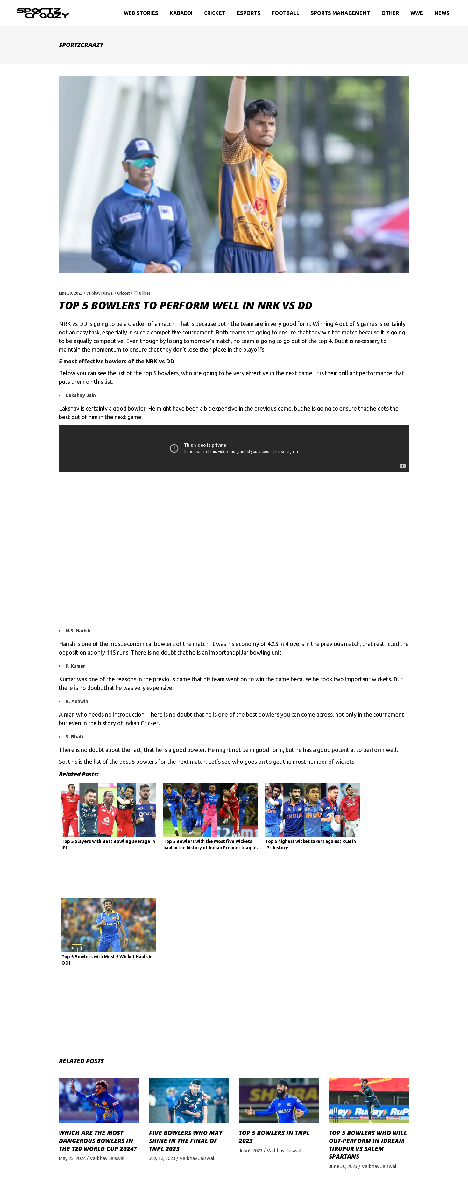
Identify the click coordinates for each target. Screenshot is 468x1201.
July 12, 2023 (162, 1158)
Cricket (123, 293)
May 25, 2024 (72, 1158)
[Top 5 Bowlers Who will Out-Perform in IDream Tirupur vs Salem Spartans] (369, 1100)
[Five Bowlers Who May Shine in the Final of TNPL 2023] (189, 1100)
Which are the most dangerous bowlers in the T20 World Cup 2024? (98, 1141)
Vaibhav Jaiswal (100, 293)
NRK (65, 323)
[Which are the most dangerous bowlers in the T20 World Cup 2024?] (99, 1100)
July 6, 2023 (251, 1150)
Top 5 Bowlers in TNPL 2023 (274, 1137)
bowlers (168, 373)
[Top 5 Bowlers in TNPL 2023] (279, 1100)
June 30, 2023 (71, 293)
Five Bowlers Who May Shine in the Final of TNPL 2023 (185, 1141)
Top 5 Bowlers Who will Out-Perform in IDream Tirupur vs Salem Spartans (368, 1145)
